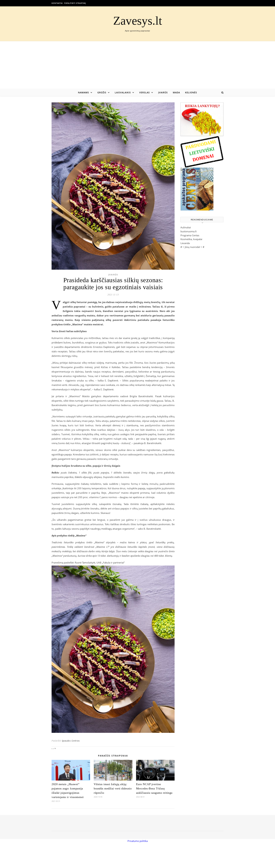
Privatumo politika (137, 841)
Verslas (144, 92)
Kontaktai (57, 3)
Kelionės (191, 92)
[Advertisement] (137, 65)
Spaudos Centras (71, 740)
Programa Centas (189, 235)
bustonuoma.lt (188, 231)
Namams (83, 92)
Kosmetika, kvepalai (191, 239)
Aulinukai (185, 227)
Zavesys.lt (137, 21)
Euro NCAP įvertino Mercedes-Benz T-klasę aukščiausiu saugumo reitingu (154, 788)
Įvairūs (163, 92)
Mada (176, 92)
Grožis (101, 92)
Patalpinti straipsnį (75, 3)
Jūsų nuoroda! (192, 247)
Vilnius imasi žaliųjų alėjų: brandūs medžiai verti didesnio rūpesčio (113, 788)
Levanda (185, 243)
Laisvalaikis (123, 92)
